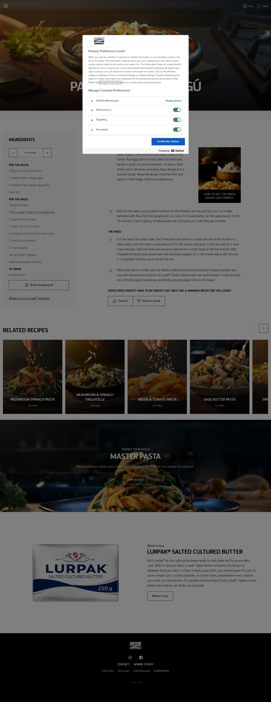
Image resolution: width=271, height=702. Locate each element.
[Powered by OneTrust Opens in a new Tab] (173, 151)
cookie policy (136, 82)
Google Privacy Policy (110, 82)
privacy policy (154, 82)
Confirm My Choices (168, 141)
